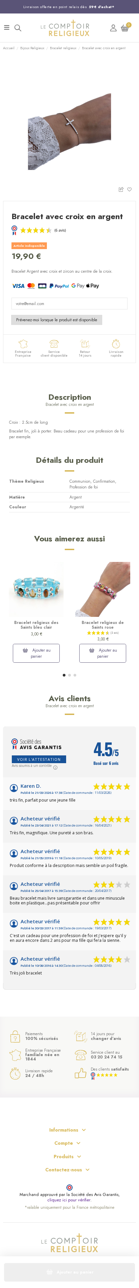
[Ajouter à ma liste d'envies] (131, 189)
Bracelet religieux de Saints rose (103, 625)
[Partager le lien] (122, 189)
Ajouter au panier (41, 653)
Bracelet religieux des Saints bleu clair (36, 625)
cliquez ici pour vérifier (68, 1200)
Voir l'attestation (39, 759)
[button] (64, 675)
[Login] (113, 28)
